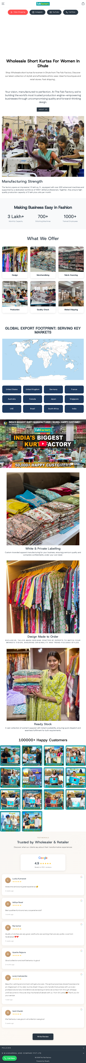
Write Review (43, 1036)
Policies (6, 1048)
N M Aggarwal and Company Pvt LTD (21, 1053)
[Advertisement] (43, 34)
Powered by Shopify (43, 1061)
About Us (43, 109)
